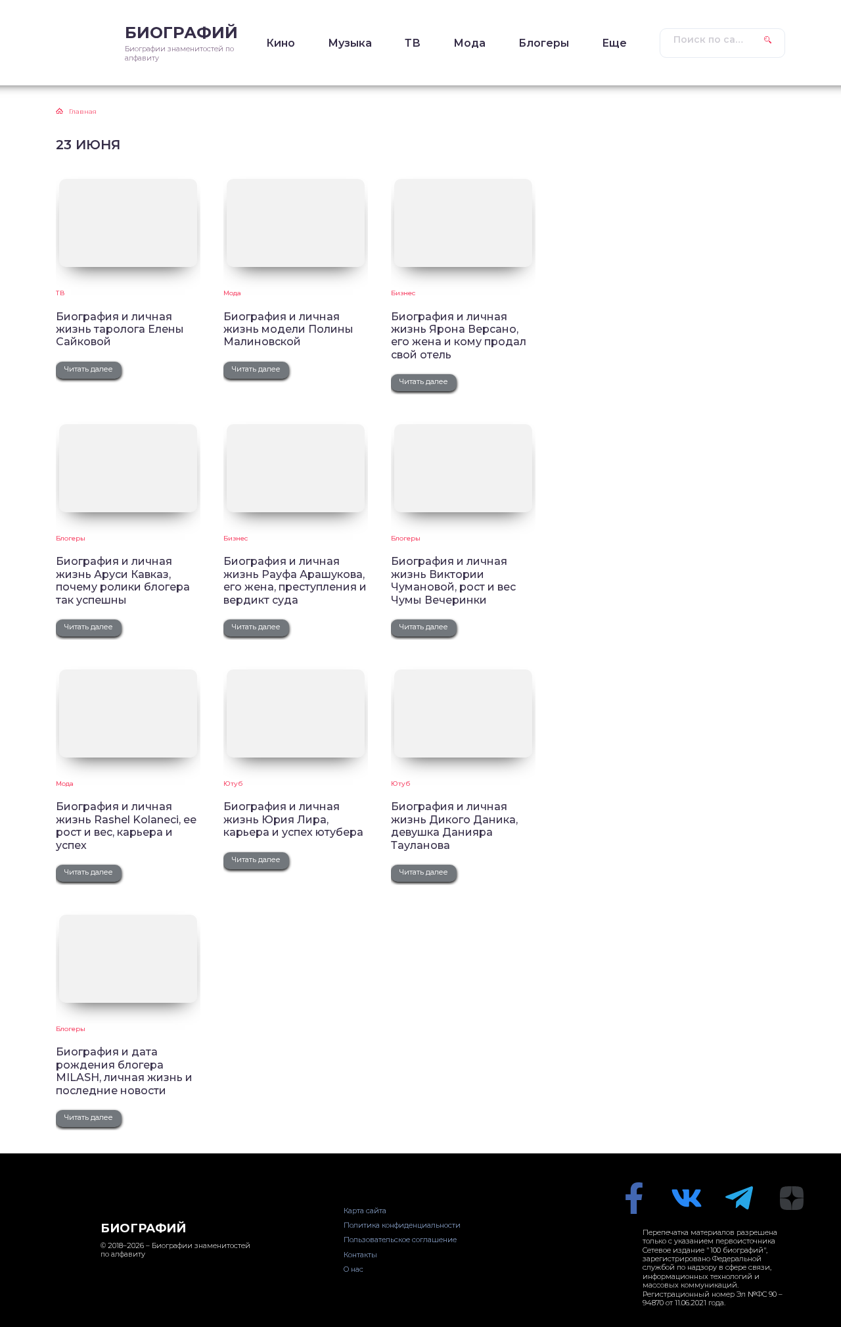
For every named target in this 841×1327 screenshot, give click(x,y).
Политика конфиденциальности (402, 1225)
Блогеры (543, 43)
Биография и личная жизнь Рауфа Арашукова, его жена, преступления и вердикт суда (295, 580)
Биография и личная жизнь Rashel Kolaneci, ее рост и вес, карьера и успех (126, 825)
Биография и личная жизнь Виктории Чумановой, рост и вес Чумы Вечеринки (453, 580)
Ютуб (232, 783)
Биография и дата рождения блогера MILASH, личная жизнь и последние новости (124, 1071)
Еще (614, 43)
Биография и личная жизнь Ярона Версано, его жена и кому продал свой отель (458, 335)
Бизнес (403, 293)
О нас (353, 1269)
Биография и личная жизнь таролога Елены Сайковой (120, 329)
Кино (280, 43)
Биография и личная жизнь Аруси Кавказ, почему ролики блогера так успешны (123, 580)
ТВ (412, 43)
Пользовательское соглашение (400, 1239)
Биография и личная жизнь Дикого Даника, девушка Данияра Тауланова (454, 825)
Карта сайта (365, 1210)
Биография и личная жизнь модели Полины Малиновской (288, 329)
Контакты (360, 1254)
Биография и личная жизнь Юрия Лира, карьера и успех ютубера (293, 819)
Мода (469, 43)
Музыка (350, 43)
